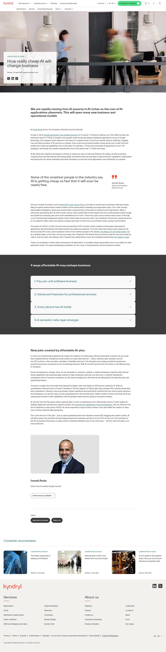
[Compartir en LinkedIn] (12, 78)
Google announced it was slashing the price (61, 135)
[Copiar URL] (16, 78)
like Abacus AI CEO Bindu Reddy (113, 232)
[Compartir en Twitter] (8, 78)
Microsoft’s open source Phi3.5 (72, 205)
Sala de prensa (21, 9)
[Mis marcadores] (153, 3)
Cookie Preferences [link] (110, 636)
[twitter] (160, 586)
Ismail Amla (37, 130)
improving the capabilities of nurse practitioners (93, 405)
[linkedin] (154, 586)
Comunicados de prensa (45, 9)
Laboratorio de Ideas (15, 56)
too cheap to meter (121, 237)
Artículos (32, 9)
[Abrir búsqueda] (159, 3)
